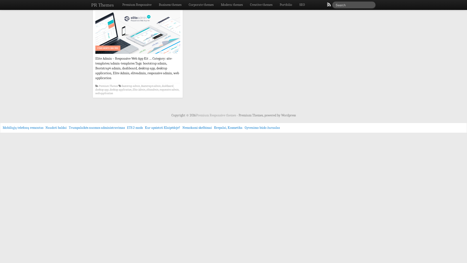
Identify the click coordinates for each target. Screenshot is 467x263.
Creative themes (261, 5)
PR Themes (102, 5)
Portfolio (286, 5)
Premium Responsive (137, 5)
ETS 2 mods (135, 128)
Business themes (170, 5)
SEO (302, 5)
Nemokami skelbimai (197, 128)
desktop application (121, 89)
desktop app (102, 89)
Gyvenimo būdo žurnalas (262, 128)
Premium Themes (108, 86)
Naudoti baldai (56, 128)
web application (104, 93)
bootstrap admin (131, 86)
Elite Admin (139, 89)
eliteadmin (152, 89)
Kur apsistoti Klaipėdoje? (162, 128)
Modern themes (232, 5)
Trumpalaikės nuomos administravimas (97, 128)
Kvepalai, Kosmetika (228, 128)
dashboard (167, 86)
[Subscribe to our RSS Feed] (328, 5)
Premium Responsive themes (216, 115)
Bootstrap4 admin (151, 86)
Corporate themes (201, 5)
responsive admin (169, 89)
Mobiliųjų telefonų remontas (23, 128)
